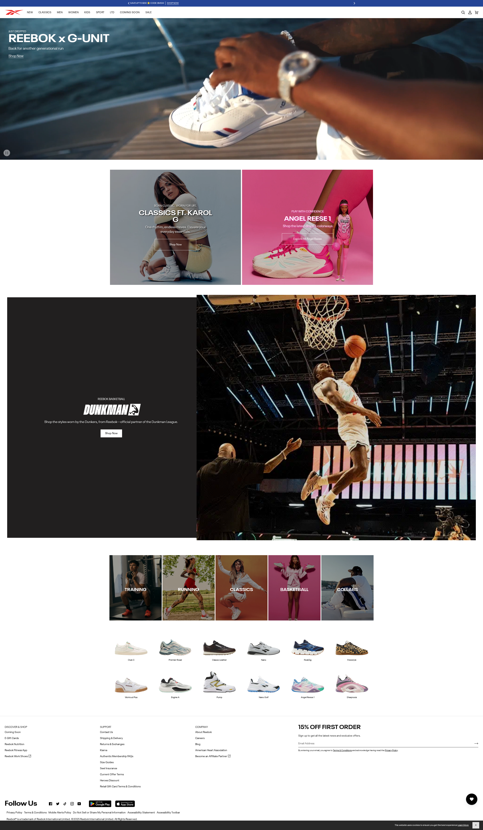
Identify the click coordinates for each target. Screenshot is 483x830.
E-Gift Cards (12, 738)
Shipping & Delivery (111, 738)
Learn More (463, 825)
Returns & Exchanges (112, 744)
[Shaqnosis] (352, 681)
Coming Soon (13, 732)
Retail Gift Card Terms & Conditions (120, 786)
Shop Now (16, 56)
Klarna (103, 750)
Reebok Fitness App (16, 750)
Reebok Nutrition (14, 744)
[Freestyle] (352, 644)
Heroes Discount (109, 780)
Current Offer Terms (112, 774)
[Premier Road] (175, 644)
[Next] (354, 3)
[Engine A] (175, 681)
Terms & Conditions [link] (35, 812)
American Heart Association (211, 750)
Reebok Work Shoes (18, 756)
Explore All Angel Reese (307, 238)
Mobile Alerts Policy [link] (59, 812)
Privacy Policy (391, 750)
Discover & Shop (16, 727)
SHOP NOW (256, 3)
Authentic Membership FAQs (116, 756)
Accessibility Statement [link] (141, 812)
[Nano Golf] (263, 681)
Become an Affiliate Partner (213, 756)
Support (105, 727)
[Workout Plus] (131, 681)
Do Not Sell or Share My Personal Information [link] (99, 812)
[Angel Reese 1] (307, 681)
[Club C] (131, 644)
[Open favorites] (471, 799)
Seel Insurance (108, 768)
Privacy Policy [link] (14, 812)
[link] (50, 803)
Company (201, 727)
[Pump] (219, 681)
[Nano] (263, 644)
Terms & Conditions (342, 750)
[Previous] (128, 3)
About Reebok (203, 732)
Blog (197, 744)
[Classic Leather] (219, 644)
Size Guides (107, 762)
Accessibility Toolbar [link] (168, 812)
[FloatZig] (307, 644)
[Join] (473, 744)
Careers (200, 738)
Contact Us (106, 732)
